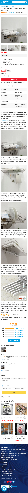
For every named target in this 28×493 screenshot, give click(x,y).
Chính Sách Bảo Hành (7, 473)
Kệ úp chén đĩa (5, 120)
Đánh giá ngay (14, 340)
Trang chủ (3, 6)
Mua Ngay (14, 79)
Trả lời (2, 359)
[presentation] (2, 30)
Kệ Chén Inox (10, 6)
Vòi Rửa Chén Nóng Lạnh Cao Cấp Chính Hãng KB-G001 (7, 438)
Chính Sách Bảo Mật (7, 475)
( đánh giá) (11, 12)
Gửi (14, 392)
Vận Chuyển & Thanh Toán (8, 469)
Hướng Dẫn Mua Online (8, 467)
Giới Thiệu (4, 464)
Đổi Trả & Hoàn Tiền (7, 471)
